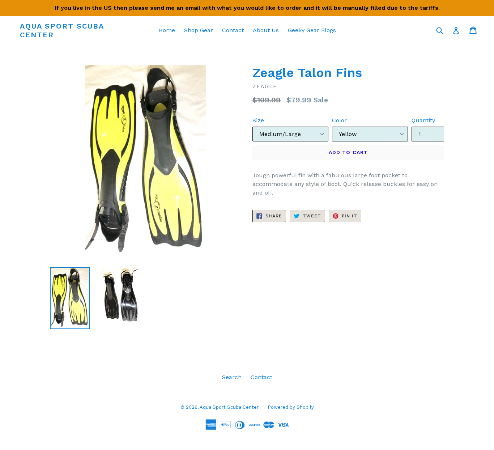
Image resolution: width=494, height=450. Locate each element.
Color (339, 120)
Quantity (423, 120)
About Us (266, 30)
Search (232, 377)
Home (166, 30)
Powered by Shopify (291, 407)
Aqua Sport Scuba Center (62, 30)
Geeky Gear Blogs (312, 30)
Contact (233, 30)
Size (258, 120)
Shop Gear (198, 30)
